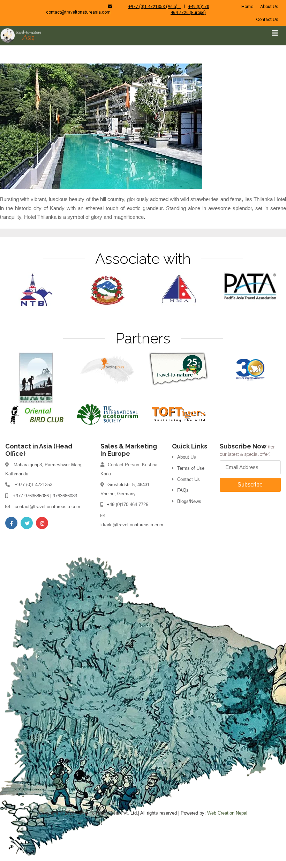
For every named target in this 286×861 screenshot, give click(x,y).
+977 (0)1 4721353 (33, 484)
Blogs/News (189, 501)
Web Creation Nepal (227, 813)
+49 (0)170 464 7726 (127, 504)
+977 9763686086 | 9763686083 (45, 495)
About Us (269, 6)
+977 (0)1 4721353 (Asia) (154, 6)
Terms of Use (190, 468)
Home (247, 6)
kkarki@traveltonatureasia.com (131, 524)
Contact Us (267, 19)
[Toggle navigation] (275, 33)
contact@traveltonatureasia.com (78, 12)
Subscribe (250, 485)
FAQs (183, 490)
